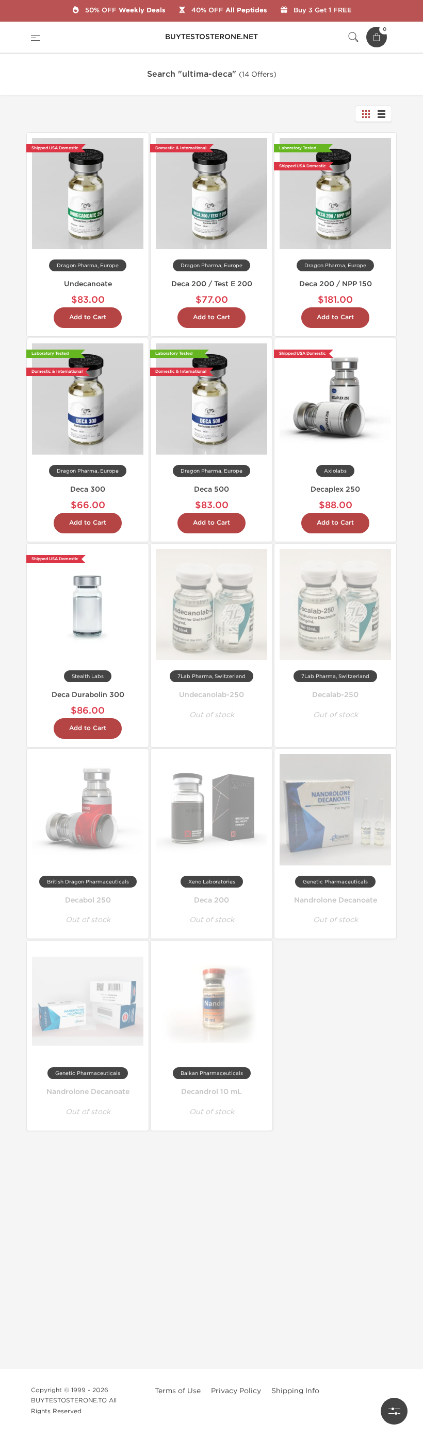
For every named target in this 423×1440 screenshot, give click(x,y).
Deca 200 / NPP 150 (335, 284)
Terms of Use (178, 1390)
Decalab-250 (335, 694)
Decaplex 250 (335, 489)
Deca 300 (87, 489)
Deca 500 (211, 489)
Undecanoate (88, 284)
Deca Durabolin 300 (88, 694)
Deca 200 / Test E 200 (211, 284)
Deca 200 (211, 900)
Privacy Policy (236, 1390)
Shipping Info (295, 1390)
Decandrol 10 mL (211, 1091)
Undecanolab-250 (211, 694)
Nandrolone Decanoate (335, 900)
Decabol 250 (88, 900)
